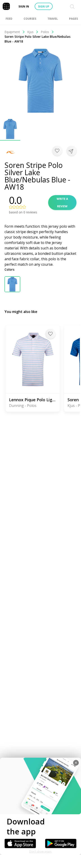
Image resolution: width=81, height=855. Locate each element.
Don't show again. (40, 851)
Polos (45, 32)
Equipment (12, 32)
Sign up (43, 6)
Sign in (23, 6)
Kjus (30, 32)
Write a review (62, 202)
